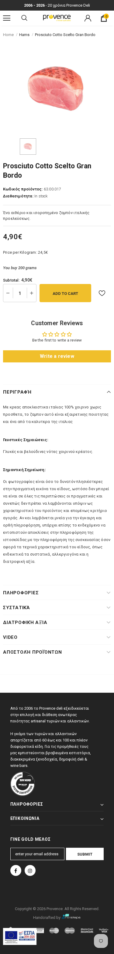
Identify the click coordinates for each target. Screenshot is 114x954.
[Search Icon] (24, 18)
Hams (24, 34)
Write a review (57, 356)
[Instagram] (30, 870)
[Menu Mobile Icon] (6, 18)
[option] (57, 89)
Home (8, 34)
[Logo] (57, 18)
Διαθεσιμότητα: (18, 196)
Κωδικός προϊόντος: (23, 189)
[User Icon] (88, 18)
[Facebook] (15, 870)
